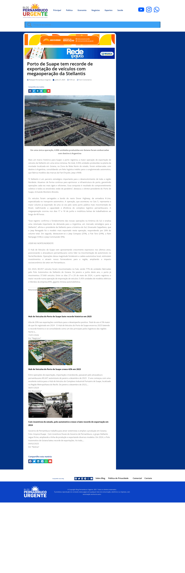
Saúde (120, 10)
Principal (57, 10)
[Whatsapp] (156, 9)
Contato (148, 478)
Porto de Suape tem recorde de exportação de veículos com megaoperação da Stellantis (60, 68)
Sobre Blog (100, 478)
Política (69, 10)
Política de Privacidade (118, 478)
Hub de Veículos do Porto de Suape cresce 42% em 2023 (54, 369)
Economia (82, 10)
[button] (30, 91)
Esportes (108, 10)
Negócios (95, 10)
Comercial (137, 478)
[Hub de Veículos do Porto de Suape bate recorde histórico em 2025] (60, 299)
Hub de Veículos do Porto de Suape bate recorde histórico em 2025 (60, 316)
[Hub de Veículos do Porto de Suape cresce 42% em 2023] (50, 352)
